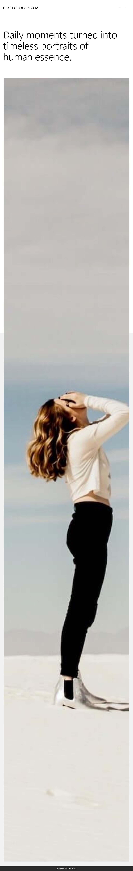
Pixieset (70, 868)
